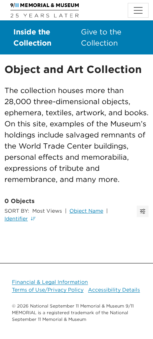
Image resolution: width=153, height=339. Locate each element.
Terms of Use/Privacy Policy (48, 290)
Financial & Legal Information (50, 282)
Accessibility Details (114, 290)
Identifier (16, 219)
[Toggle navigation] (138, 10)
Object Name (86, 211)
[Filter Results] (143, 211)
